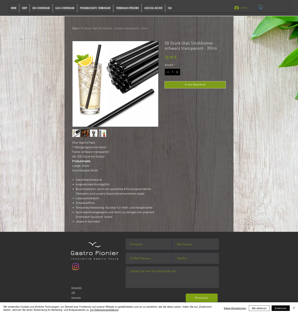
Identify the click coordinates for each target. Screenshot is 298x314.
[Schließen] (294, 308)
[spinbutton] (172, 72)
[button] (261, 6)
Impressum (76, 297)
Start (75, 28)
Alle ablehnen (259, 308)
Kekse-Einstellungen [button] (235, 308)
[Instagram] (75, 266)
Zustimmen (281, 308)
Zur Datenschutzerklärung (104, 309)
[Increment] (177, 72)
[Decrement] (167, 72)
